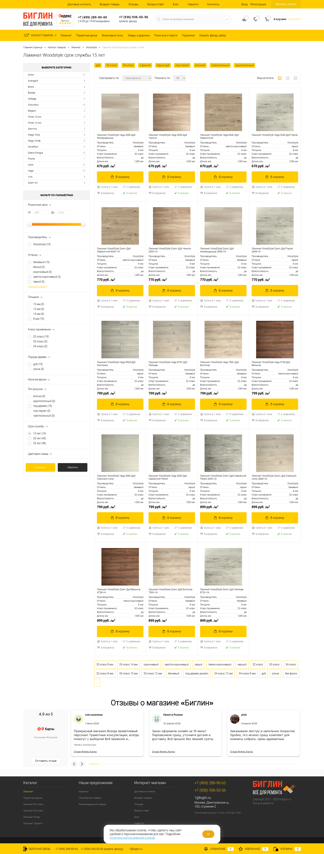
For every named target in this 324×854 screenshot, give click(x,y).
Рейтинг (65, 20)
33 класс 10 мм (128, 673)
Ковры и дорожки (139, 35)
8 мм (38, 318)
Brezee (31, 92)
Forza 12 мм (34, 122)
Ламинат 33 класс (33, 810)
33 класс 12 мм (153, 673)
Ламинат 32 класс (33, 804)
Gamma (32, 128)
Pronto (31, 158)
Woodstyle (42, 244)
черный (242, 664)
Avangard (33, 80)
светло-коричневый (47, 276)
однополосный (44, 401)
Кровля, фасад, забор (213, 35)
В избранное (107, 193)
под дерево (42, 405)
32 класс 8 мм (104, 673)
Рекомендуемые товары (92, 804)
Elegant (32, 110)
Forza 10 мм (34, 116)
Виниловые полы (112, 35)
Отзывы (133, 4)
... (97, 682)
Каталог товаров (42, 35)
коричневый (42, 271)
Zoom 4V (33, 182)
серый (39, 281)
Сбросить (72, 467)
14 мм (38, 313)
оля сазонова (94, 714)
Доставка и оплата (79, 4)
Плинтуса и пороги (165, 35)
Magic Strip (34, 134)
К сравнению (133, 187)
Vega (30, 170)
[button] (74, 764)
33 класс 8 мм (104, 664)
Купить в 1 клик (109, 187)
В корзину (123, 177)
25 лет (39, 443)
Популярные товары (90, 797)
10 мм (38, 304)
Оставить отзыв (45, 761)
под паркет (41, 410)
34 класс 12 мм (223, 673)
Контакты (213, 4)
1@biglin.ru (202, 798)
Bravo (31, 86)
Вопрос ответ (155, 4)
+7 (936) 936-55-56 (133, 17)
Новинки (83, 791)
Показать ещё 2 (37, 286)
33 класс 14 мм (128, 664)
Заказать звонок (286, 4)
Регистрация (258, 4)
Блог (176, 4)
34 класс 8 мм (247, 673)
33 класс (40, 341)
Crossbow (33, 104)
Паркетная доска (86, 35)
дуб (38, 364)
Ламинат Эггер (31, 817)
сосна (38, 368)
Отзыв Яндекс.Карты (85, 751)
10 (83, 104)
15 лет (39, 433)
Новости (193, 4)
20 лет (39, 438)
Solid (30, 164)
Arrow (31, 74)
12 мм (38, 308)
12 (83, 74)
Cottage (32, 98)
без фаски (291, 673)
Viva (30, 176)
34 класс (40, 346)
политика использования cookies (132, 838)
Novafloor (33, 146)
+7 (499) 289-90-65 (92, 17)
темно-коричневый (219, 664)
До (52, 212)
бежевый (41, 262)
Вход (245, 4)
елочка (39, 396)
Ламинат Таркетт (33, 823)
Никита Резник (173, 714)
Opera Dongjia (35, 152)
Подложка (188, 35)
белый (39, 266)
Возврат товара (109, 4)
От (29, 212)
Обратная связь (39, 848)
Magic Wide (34, 140)
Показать (40, 467)
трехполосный (44, 415)
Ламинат (66, 35)
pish (244, 714)
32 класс (41, 336)
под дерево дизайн (196, 673)
